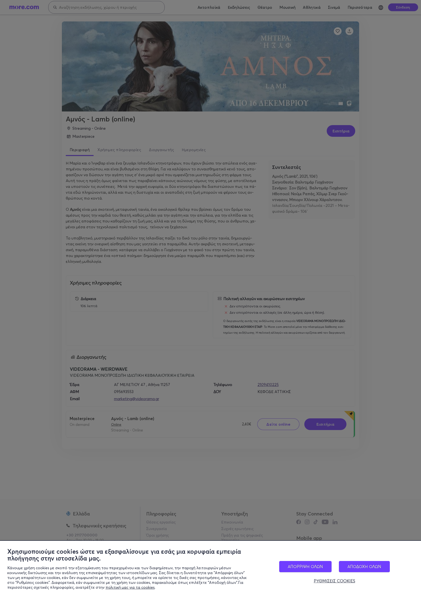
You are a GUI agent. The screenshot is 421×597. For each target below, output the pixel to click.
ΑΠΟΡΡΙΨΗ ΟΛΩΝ (305, 566)
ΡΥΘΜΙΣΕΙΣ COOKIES (334, 581)
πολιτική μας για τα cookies (130, 587)
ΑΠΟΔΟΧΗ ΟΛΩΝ (364, 566)
